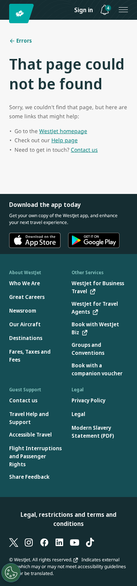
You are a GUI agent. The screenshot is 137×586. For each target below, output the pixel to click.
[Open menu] (123, 9)
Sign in (83, 10)
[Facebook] (44, 542)
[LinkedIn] (59, 542)
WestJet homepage (63, 131)
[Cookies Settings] (11, 572)
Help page (64, 140)
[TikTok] (89, 542)
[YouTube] (74, 542)
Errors (23, 40)
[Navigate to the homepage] (22, 13)
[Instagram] (28, 542)
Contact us (84, 149)
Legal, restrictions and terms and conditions (68, 519)
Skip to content (7, 14)
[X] (13, 542)
